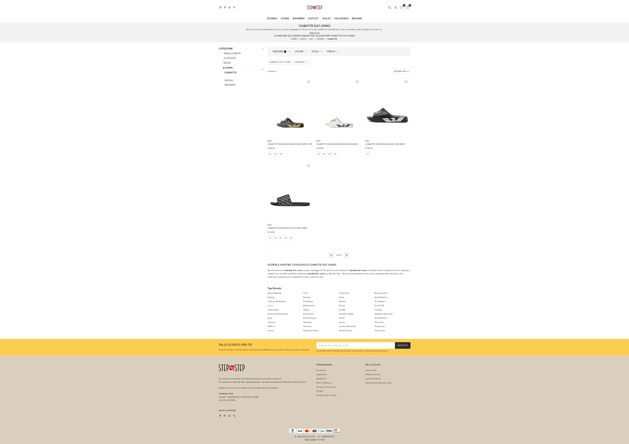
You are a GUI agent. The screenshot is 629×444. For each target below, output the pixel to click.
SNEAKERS (229, 84)
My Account (372, 364)
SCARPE (320, 39)
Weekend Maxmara (384, 314)
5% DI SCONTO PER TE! (235, 345)
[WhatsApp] (229, 416)
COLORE (299, 51)
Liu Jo (270, 305)
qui (387, 351)
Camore (271, 322)
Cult (305, 293)
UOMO (285, 18)
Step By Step (335, 273)
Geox (270, 318)
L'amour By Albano (277, 301)
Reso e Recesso (324, 382)
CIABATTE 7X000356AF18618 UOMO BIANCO (337, 144)
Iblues (342, 305)
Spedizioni (321, 378)
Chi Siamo (321, 370)
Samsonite (380, 330)
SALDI (326, 18)
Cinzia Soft (344, 293)
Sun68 (342, 309)
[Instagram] (224, 416)
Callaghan (308, 301)
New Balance (381, 297)
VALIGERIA (341, 18)
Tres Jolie (379, 322)
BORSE (227, 63)
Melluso (272, 326)
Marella (306, 297)
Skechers (307, 322)
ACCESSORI (230, 58)
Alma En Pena (345, 330)
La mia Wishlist (373, 378)
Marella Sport (309, 318)
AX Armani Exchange (278, 314)
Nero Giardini (381, 293)
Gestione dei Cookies (326, 395)
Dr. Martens (380, 301)
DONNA (272, 18)
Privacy (319, 391)
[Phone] (234, 416)
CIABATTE (332, 39)
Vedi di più (314, 32)
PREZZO (331, 51)
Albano (342, 301)
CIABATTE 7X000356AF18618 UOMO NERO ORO (290, 144)
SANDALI (229, 80)
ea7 (312, 39)
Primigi (271, 297)
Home (294, 39)
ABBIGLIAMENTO (232, 53)
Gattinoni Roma (310, 330)
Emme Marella (274, 293)
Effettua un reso (373, 374)
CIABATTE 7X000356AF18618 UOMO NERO (385, 144)
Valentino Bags (346, 314)
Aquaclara (380, 326)
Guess (342, 322)
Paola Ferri (308, 314)
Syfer (321, 440)
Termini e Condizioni (326, 387)
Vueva (341, 318)
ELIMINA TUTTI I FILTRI (280, 62)
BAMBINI (299, 18)
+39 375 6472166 (227, 400)
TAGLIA (315, 51)
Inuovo (271, 330)
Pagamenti (321, 374)
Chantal (378, 309)
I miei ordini (371, 370)
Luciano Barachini (347, 326)
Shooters (307, 326)
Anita (341, 297)
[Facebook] (220, 416)
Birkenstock (308, 305)
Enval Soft (379, 305)
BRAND (357, 18)
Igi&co (306, 309)
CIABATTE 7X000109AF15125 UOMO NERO (287, 228)
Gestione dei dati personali (378, 382)
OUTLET (313, 18)
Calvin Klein (273, 309)
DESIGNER (279, 51)
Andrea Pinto (381, 318)
